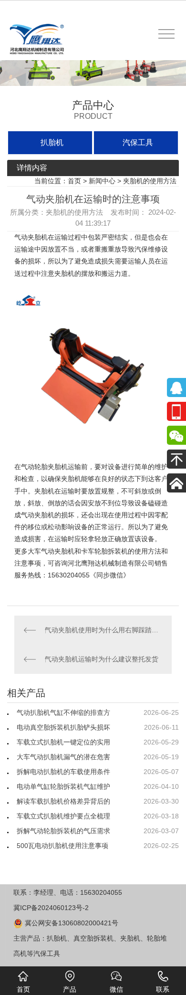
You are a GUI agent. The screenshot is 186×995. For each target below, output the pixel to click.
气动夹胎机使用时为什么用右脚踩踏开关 (103, 630)
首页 (74, 181)
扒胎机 (52, 142)
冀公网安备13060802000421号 (70, 923)
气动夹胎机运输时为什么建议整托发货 (101, 659)
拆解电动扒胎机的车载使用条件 (63, 771)
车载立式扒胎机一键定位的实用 (63, 742)
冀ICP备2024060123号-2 (51, 907)
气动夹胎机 (31, 237)
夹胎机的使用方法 (149, 181)
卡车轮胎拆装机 (104, 551)
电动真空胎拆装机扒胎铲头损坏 (63, 727)
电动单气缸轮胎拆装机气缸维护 (63, 786)
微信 (116, 989)
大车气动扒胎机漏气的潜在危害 (63, 757)
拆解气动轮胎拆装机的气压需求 (63, 831)
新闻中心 (102, 181)
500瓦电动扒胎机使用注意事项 (62, 845)
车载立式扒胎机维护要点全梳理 (63, 816)
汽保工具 (138, 142)
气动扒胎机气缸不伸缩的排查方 (63, 712)
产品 (69, 989)
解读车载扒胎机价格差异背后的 (63, 801)
